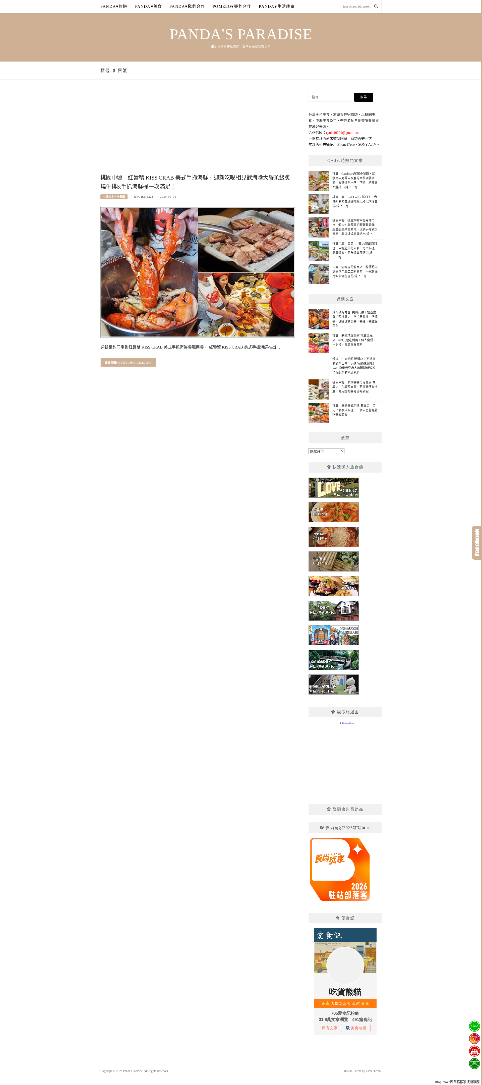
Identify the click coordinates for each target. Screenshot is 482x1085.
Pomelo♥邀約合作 (232, 6)
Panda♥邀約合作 (187, 6)
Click (477, 543)
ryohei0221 (144, 196)
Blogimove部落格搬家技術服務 (457, 1082)
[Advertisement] (197, 132)
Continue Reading (135, 362)
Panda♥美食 (148, 6)
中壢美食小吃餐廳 (114, 196)
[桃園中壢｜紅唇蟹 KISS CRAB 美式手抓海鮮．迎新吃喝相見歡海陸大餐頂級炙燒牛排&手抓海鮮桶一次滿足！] (197, 272)
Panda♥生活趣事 (276, 6)
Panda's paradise (241, 34)
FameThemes (374, 1071)
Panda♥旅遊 (114, 6)
